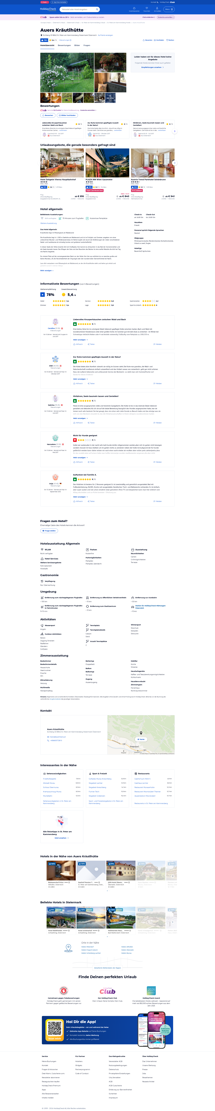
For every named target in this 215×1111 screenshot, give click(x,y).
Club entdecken (148, 17)
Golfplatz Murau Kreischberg (100, 779)
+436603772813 (56, 740)
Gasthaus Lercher (141, 783)
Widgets (78, 1065)
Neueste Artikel (148, 1082)
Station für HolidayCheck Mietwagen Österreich (150, 607)
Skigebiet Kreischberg (97, 787)
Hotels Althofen (127, 947)
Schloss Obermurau (51, 787)
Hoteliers (78, 1061)
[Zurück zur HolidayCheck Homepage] (48, 9)
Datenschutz (114, 1069)
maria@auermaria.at (58, 737)
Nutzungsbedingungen (118, 1065)
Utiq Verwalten (114, 1078)
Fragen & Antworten (50, 1069)
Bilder (77, 45)
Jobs (144, 1074)
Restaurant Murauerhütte (144, 787)
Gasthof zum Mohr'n (142, 779)
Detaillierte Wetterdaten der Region (107, 968)
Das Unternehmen (149, 1061)
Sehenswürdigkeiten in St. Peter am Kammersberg (57, 802)
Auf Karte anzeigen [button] (105, 35)
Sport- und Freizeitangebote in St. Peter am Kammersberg (106, 802)
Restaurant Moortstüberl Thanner (147, 792)
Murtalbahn (47, 796)
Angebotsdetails (55, 699)
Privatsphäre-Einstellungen (119, 1074)
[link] (134, 9)
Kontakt (153, 2)
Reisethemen (147, 1078)
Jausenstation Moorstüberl (144, 796)
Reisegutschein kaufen (51, 1082)
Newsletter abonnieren (51, 1078)
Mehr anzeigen (46, 270)
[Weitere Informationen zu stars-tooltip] (69, 882)
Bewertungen (64, 45)
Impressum (113, 1098)
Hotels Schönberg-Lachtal (91, 953)
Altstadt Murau (49, 783)
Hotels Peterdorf (87, 947)
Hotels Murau (126, 953)
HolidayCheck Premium (51, 1086)
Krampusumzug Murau (52, 792)
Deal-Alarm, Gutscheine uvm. (53, 1074)
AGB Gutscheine (115, 1086)
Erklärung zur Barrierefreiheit (120, 1090)
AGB (110, 1082)
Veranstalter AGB (115, 1061)
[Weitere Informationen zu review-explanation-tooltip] (70, 40)
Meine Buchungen (49, 1061)
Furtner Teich (94, 792)
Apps (44, 1090)
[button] (67, 72)
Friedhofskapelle (49, 779)
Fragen (87, 45)
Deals (43, 2)
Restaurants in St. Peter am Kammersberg (151, 803)
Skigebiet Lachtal (95, 783)
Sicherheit (113, 1094)
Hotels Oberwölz (127, 950)
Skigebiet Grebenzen (97, 796)
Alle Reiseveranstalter (50, 1094)
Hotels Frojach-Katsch (89, 950)
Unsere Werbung (149, 1065)
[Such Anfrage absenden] (97, 9)
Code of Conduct (82, 1074)
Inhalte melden (48, 1098)
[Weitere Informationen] (117, 196)
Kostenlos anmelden (165, 17)
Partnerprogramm (82, 1069)
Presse (144, 1069)
